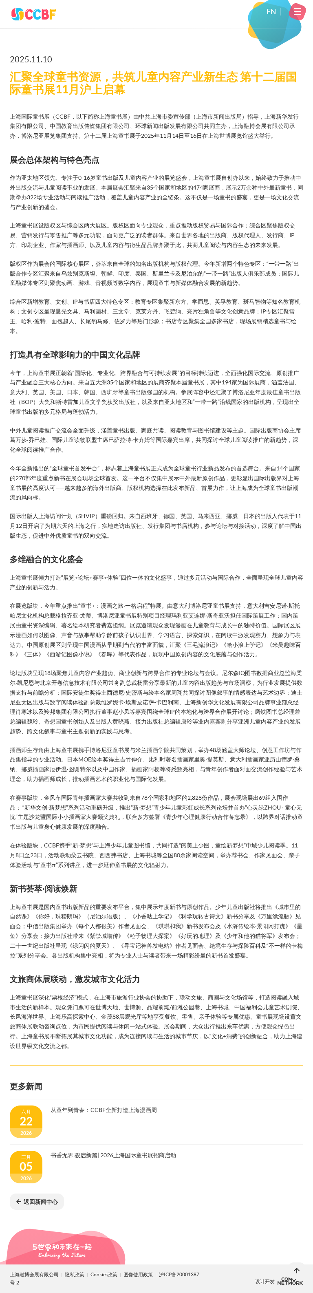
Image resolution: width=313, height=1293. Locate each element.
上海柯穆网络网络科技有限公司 (290, 1281)
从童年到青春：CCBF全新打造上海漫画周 (104, 1110)
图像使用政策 (138, 1274)
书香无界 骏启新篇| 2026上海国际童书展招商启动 (113, 1155)
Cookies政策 (104, 1274)
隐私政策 (74, 1274)
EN (271, 11)
